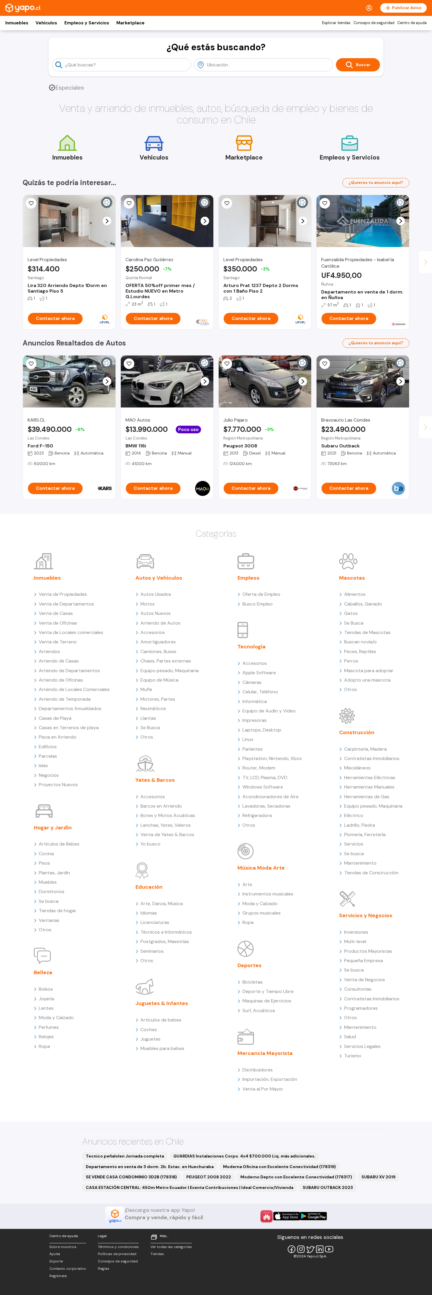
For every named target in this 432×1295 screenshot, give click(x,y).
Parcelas (48, 756)
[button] (107, 221)
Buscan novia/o (360, 642)
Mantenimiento (360, 863)
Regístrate (58, 1276)
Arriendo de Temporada (65, 699)
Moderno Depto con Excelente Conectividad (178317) (296, 1177)
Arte (247, 884)
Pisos (44, 863)
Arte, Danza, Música (161, 903)
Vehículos (46, 23)
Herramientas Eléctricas (369, 777)
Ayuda (54, 1254)
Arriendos (49, 651)
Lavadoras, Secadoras (266, 806)
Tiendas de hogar (57, 910)
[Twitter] (310, 1249)
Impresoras (254, 720)
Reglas (103, 1268)
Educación (149, 886)
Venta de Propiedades (63, 594)
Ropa (44, 1046)
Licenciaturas (154, 922)
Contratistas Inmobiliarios (371, 758)
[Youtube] (329, 1249)
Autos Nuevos (155, 613)
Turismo (352, 1056)
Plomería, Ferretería (365, 834)
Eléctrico (353, 815)
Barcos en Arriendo (161, 806)
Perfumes (49, 1027)
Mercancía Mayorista (265, 1053)
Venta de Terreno (58, 642)
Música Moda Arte (261, 867)
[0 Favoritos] (324, 203)
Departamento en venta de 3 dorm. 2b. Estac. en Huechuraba (150, 1166)
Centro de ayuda (412, 23)
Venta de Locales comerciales (71, 632)
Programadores (361, 1008)
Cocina (46, 854)
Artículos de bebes (160, 1020)
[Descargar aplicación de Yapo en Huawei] (266, 1216)
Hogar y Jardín (53, 827)
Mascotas (352, 577)
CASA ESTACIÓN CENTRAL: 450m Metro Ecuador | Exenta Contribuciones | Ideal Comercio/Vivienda (189, 1187)
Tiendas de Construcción (371, 873)
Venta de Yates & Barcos (167, 834)
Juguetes (150, 1039)
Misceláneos (357, 768)
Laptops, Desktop (261, 730)
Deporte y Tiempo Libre (268, 991)
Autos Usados (155, 594)
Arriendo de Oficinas (61, 680)
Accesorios (152, 632)
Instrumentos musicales (267, 894)
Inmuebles (16, 23)
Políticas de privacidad (117, 1254)
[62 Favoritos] (227, 203)
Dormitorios (51, 891)
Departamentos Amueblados (70, 708)
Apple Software (259, 673)
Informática (254, 701)
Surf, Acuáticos (258, 1010)
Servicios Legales (362, 1046)
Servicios (353, 844)
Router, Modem (258, 768)
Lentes (46, 1008)
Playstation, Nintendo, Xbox (272, 758)
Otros (45, 930)
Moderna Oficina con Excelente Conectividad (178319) (279, 1166)
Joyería (46, 999)
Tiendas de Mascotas (367, 632)
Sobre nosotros (62, 1246)
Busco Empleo (257, 604)
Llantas (148, 718)
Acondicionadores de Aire (270, 797)
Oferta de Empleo (261, 594)
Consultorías (357, 989)
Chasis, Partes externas (165, 661)
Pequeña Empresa (363, 960)
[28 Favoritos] (129, 203)
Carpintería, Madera (365, 749)
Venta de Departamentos (66, 604)
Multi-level (355, 941)
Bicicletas (252, 982)
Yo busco (150, 844)
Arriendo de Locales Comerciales (74, 689)
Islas (43, 765)
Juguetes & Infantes (161, 1003)
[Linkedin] (319, 1249)
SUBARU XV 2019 (378, 1177)
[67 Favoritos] (31, 203)
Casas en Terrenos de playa (69, 727)
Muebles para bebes (162, 1048)
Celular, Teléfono (260, 692)
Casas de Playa (55, 718)
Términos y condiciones (118, 1246)
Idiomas (148, 913)
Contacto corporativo (67, 1268)
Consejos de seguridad (374, 23)
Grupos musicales (261, 913)
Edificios (48, 747)
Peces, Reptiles (360, 651)
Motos (147, 604)
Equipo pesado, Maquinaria (169, 670)
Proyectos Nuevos (58, 784)
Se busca (48, 901)
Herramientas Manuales (369, 787)
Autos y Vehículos (158, 577)
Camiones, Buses (158, 651)
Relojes (46, 1037)
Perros (351, 661)
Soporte (56, 1261)
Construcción (356, 732)
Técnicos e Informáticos (166, 932)
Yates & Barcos (155, 780)
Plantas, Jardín (54, 873)
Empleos (248, 577)
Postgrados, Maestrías (164, 941)
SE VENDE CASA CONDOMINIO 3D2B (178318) (131, 1177)
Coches (148, 1029)
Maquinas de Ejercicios (266, 1001)
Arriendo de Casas (59, 661)
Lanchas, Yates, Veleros (165, 825)
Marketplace (130, 23)
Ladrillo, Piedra (359, 825)
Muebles (48, 882)
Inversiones (356, 932)
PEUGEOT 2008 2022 (208, 1177)
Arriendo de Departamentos (69, 670)
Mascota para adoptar (369, 670)
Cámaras (252, 682)
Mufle (146, 689)
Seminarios (152, 951)
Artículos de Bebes (59, 844)
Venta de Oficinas (58, 623)
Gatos (351, 613)
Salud (350, 1037)
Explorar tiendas (336, 23)
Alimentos (355, 594)
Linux (247, 739)
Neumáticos (153, 708)
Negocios (49, 775)
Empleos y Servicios (86, 23)
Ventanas (49, 920)
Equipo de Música (159, 680)
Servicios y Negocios (365, 915)
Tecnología (251, 646)
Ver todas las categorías (171, 1246)
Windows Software (262, 787)
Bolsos (46, 989)
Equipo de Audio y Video (269, 711)
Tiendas (157, 1254)
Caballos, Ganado (363, 604)
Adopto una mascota (367, 680)
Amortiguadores (158, 642)
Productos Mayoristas (368, 951)
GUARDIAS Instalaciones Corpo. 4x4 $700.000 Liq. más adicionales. (244, 1156)
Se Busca (150, 727)
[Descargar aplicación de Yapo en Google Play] (313, 1216)
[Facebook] (291, 1249)
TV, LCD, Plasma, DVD (264, 777)
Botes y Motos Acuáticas (167, 815)
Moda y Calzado (56, 1017)
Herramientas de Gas (366, 797)
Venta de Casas (56, 613)
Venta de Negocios (364, 980)
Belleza (43, 972)
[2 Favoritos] (31, 363)
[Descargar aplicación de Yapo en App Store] (286, 1216)
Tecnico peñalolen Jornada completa (125, 1156)
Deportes (249, 965)
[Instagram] (301, 1249)
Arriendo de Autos (160, 623)
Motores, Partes (157, 699)
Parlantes (252, 749)
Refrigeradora (257, 815)
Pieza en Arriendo (57, 737)
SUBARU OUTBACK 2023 (328, 1187)
